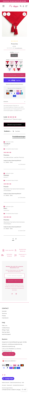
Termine (4, 313)
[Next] (8, 14)
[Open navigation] (3, 6)
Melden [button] (7, 162)
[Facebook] (12, 294)
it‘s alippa (18, 389)
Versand (4, 385)
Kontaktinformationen (18, 385)
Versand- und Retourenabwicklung (12, 344)
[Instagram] (16, 294)
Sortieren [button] (7, 131)
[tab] (18, 137)
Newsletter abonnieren (14, 280)
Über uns (4, 325)
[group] (14, 117)
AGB (23, 382)
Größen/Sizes (6, 327)
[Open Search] (20, 6)
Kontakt (4, 311)
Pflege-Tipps (5, 330)
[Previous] (4, 14)
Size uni (14, 55)
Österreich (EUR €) (9, 361)
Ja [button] (4, 162)
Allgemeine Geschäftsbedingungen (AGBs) (14, 342)
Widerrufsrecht (5, 382)
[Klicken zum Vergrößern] (24, 14)
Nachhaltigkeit (6, 334)
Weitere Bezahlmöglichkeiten (14, 84)
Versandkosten (18, 48)
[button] (13, 239)
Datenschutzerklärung (8, 346)
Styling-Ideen (6, 332)
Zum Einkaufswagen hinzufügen (14, 75)
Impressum (5, 317)
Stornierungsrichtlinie (7, 387)
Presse (4, 315)
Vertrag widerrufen (8, 354)
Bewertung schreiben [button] (14, 124)
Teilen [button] (11, 162)
